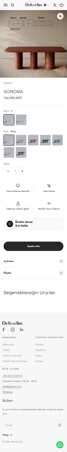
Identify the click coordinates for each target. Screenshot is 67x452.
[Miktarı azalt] (8, 171)
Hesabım (39, 344)
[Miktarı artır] (22, 171)
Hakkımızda (8, 344)
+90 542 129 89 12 (12, 376)
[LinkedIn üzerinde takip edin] (21, 329)
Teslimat (39, 361)
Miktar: (7, 164)
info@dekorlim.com (12, 386)
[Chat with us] (59, 444)
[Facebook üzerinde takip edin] (3, 329)
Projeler (6, 350)
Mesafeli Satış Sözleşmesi (15, 361)
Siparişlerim (40, 350)
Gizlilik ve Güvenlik (12, 355)
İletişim (38, 355)
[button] (46, 5)
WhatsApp (8, 392)
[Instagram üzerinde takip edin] (12, 329)
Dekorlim (8, 83)
